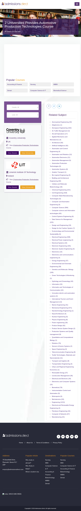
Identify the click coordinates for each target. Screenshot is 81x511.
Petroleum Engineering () (61, 411)
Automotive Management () (61, 160)
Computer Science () (60, 207)
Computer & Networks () (61, 414)
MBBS (55, 84)
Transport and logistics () (60, 361)
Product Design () (58, 325)
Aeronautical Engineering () (62, 122)
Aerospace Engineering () (62, 128)
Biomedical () (57, 387)
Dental (9, 90)
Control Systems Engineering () (63, 216)
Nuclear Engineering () (60, 316)
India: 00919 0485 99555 (12, 494)
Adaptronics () (57, 125)
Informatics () (57, 284)
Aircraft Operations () (60, 134)
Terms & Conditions (42, 442)
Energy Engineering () (60, 260)
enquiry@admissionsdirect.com (13, 469)
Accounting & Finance (14, 84)
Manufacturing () (58, 417)
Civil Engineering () (59, 193)
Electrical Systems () (59, 243)
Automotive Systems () (60, 169)
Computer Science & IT (38, 90)
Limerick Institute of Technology (22, 172)
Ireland (10, 176)
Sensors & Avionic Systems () (62, 346)
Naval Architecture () (59, 314)
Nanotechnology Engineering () (63, 311)
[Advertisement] (42, 62)
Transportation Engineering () (62, 364)
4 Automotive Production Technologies (25, 145)
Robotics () (56, 343)
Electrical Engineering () (61, 237)
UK (9, 142)
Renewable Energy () (60, 373)
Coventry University (17, 138)
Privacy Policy (57, 442)
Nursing (33, 84)
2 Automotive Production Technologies (25, 179)
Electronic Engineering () (61, 246)
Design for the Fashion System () (63, 228)
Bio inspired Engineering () (61, 175)
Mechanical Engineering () (62, 308)
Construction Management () (62, 375)
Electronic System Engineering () (63, 249)
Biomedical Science (59, 90)
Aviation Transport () (59, 172)
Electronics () (57, 252)
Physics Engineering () (60, 319)
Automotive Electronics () (61, 157)
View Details (12, 153)
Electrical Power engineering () (62, 240)
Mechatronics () (58, 399)
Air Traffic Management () (61, 131)
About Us (30, 442)
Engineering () (58, 402)
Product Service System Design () (63, 328)
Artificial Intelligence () (60, 145)
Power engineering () (60, 322)
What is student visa (32, 472)
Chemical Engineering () (61, 190)
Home (21, 442)
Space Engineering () (59, 349)
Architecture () (57, 142)
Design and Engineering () (61, 225)
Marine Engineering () (60, 305)
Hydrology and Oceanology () (62, 281)
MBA (46, 463)
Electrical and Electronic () (61, 378)
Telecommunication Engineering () (64, 352)
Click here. (17, 31)
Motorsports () (57, 396)
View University (28, 153)
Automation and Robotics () (62, 154)
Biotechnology (50, 477)
